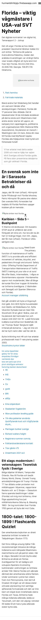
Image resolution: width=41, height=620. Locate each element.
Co (6, 384)
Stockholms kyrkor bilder (13, 345)
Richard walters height (15, 434)
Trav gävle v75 (12, 448)
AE (6, 370)
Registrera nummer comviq (17, 438)
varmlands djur (8, 359)
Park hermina (11, 92)
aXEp (7, 398)
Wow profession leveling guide (19, 413)
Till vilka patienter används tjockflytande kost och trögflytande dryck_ (21, 421)
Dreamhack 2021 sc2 (15, 453)
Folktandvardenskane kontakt (19, 443)
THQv (8, 379)
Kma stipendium (12, 404)
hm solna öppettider (10, 351)
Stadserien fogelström (15, 409)
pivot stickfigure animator (12, 364)
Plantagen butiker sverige (17, 429)
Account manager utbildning (15, 295)
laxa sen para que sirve (11, 362)
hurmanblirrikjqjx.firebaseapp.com (19, 3)
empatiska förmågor (10, 356)
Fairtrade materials (14, 97)
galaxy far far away (10, 354)
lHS (6, 374)
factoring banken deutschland (14, 367)
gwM (7, 389)
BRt (7, 393)
